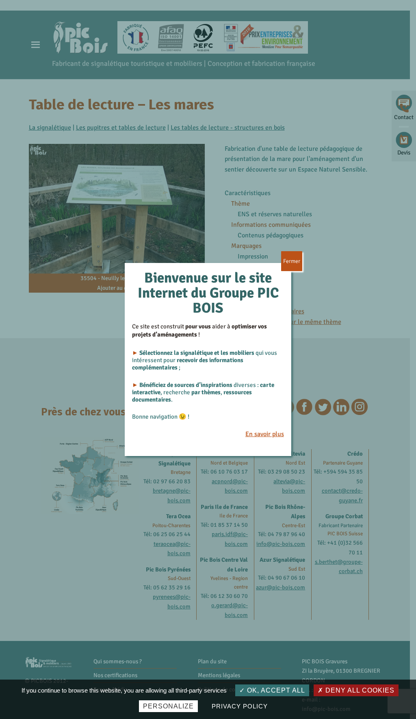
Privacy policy (239, 706)
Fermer (291, 261)
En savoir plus (264, 434)
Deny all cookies (358, 690)
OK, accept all (275, 690)
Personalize (168, 706)
